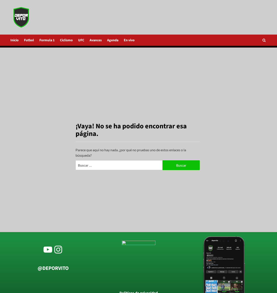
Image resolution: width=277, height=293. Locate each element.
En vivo (129, 40)
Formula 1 (47, 40)
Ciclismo (66, 40)
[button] (264, 40)
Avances (96, 40)
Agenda (112, 40)
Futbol (29, 40)
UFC (81, 40)
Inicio (14, 40)
